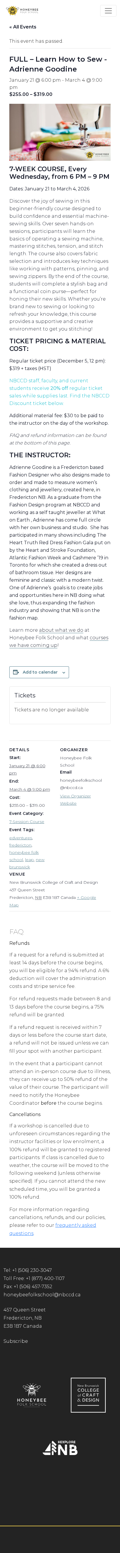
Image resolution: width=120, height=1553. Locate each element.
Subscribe (15, 1341)
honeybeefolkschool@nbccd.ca (42, 1294)
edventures (20, 837)
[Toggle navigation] (108, 11)
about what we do (61, 630)
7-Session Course (26, 821)
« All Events (22, 27)
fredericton (20, 845)
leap (29, 859)
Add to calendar (40, 672)
